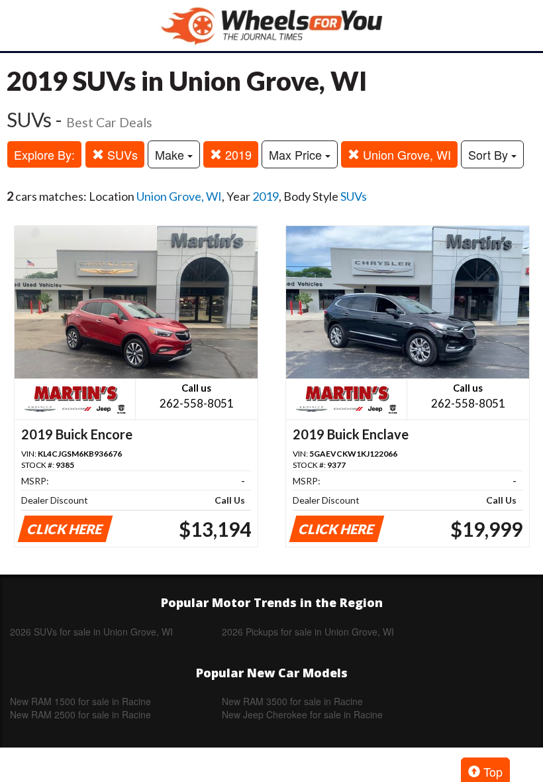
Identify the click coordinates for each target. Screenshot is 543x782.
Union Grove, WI (405, 154)
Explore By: (44, 154)
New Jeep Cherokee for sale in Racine (302, 714)
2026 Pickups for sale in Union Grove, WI (308, 631)
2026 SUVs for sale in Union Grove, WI (91, 631)
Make (171, 154)
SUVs (121, 154)
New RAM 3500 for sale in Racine (292, 701)
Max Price (297, 154)
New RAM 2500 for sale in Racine (80, 714)
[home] (271, 25)
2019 (237, 154)
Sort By (489, 154)
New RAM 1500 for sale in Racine (80, 701)
